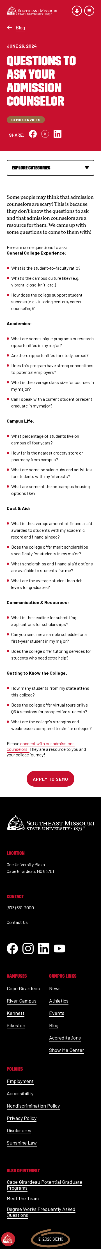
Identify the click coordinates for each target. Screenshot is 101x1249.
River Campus (21, 1001)
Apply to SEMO (50, 779)
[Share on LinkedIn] (57, 134)
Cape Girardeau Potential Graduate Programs (44, 1185)
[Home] (32, 10)
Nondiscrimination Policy (33, 1106)
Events (56, 1013)
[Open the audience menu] (77, 11)
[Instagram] (28, 948)
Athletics (58, 1001)
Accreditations (65, 1037)
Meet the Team (23, 1198)
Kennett (15, 1013)
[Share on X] (45, 134)
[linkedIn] (43, 948)
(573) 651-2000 (20, 907)
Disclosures (19, 1130)
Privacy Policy (21, 1118)
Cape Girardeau (23, 988)
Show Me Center (66, 1050)
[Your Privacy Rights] (8, 1239)
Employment (20, 1081)
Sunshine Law (22, 1143)
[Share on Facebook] (33, 134)
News (55, 988)
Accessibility (20, 1093)
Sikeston (16, 1025)
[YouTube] (59, 948)
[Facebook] (12, 948)
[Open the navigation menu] (89, 11)
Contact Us (17, 922)
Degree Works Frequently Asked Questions (41, 1212)
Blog (20, 27)
